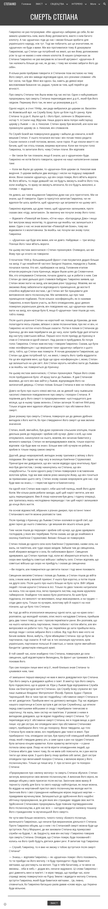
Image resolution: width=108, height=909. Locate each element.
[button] (104, 4)
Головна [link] (26, 3)
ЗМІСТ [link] (39, 3)
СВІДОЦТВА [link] (57, 3)
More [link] (93, 3)
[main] (54, 16)
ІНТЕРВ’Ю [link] (77, 3)
